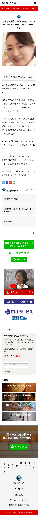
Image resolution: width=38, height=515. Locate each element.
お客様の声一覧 (30, 190)
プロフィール (34, 466)
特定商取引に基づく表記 (19, 505)
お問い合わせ (19, 495)
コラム (13, 464)
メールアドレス (9, 365)
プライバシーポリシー (19, 500)
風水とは (29, 463)
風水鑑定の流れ (25, 463)
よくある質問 (4, 465)
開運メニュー (21, 464)
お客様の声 (8, 463)
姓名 (6, 360)
